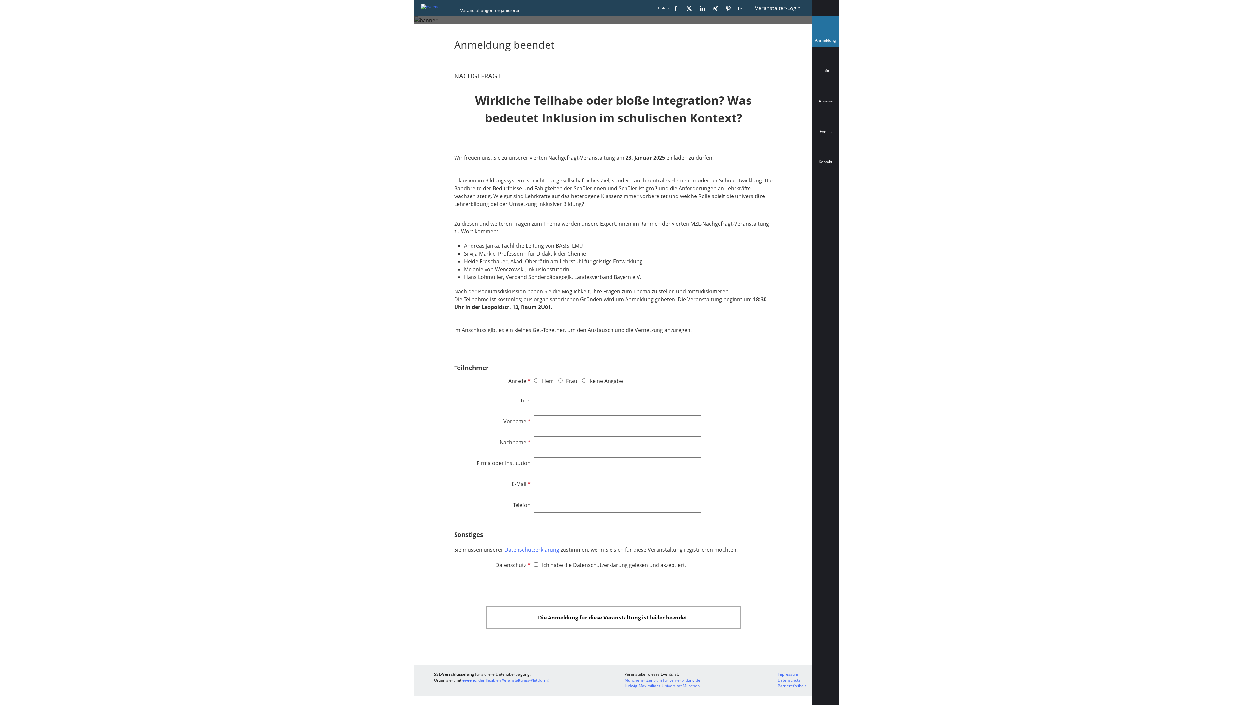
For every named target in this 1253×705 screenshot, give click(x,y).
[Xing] (715, 8)
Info (825, 70)
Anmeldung (827, 42)
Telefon (522, 505)
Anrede (518, 381)
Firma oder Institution (504, 463)
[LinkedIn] (702, 8)
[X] (689, 8)
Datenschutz (512, 565)
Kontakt (825, 161)
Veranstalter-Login (778, 8)
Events (826, 131)
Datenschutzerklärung (532, 549)
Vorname (516, 421)
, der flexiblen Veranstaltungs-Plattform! (505, 680)
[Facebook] (676, 8)
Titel (525, 400)
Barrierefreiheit (792, 686)
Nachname (514, 442)
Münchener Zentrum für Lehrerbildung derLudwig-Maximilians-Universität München (663, 683)
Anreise (826, 101)
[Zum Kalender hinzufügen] (825, 191)
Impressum (788, 674)
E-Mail (520, 484)
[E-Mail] (741, 8)
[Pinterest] (728, 8)
